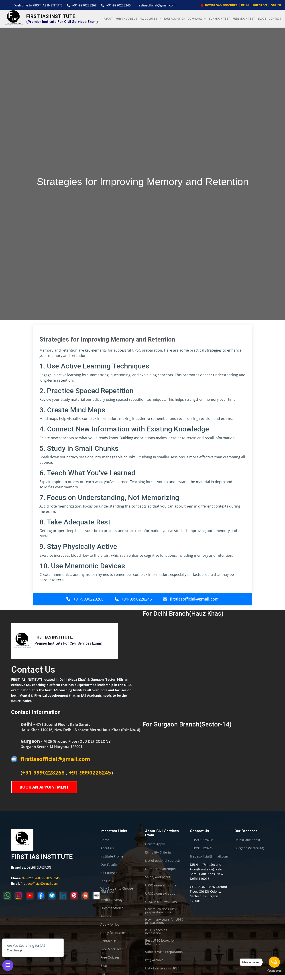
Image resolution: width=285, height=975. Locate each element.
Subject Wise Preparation (164, 951)
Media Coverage (112, 899)
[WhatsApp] (7, 896)
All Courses (108, 872)
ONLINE (276, 5)
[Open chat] (7, 965)
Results (105, 916)
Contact (275, 18)
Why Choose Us (126, 18)
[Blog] (85, 896)
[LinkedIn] (63, 896)
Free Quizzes (110, 957)
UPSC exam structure (161, 885)
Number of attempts (160, 868)
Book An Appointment (44, 787)
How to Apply (155, 844)
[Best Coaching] (96, 896)
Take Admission (174, 18)
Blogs (262, 18)
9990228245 (51, 878)
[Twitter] (52, 896)
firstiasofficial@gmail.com (156, 5)
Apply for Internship (115, 932)
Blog (103, 965)
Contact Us (108, 941)
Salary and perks (157, 877)
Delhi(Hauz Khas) (247, 839)
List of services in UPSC (162, 968)
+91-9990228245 (118, 5)
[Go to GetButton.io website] (274, 970)
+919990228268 (201, 839)
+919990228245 (201, 848)
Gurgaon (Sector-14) (249, 848)
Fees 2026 (107, 881)
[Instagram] (18, 896)
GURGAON (260, 5)
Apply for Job (110, 924)
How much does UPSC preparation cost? (161, 911)
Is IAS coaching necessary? (156, 931)
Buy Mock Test (219, 18)
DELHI (245, 5)
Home (104, 839)
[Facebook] (41, 896)
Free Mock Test (244, 18)
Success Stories (111, 908)
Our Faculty (109, 864)
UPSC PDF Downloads (161, 901)
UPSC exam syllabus (160, 893)
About (108, 18)
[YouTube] (30, 896)
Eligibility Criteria (158, 852)
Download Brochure (220, 5)
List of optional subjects (163, 860)
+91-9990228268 (84, 5)
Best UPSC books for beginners (160, 942)
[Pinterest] (74, 896)
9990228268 (31, 878)
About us (107, 848)
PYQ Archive (154, 960)
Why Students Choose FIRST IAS (116, 890)
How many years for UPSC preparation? (164, 921)
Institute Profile (111, 856)
